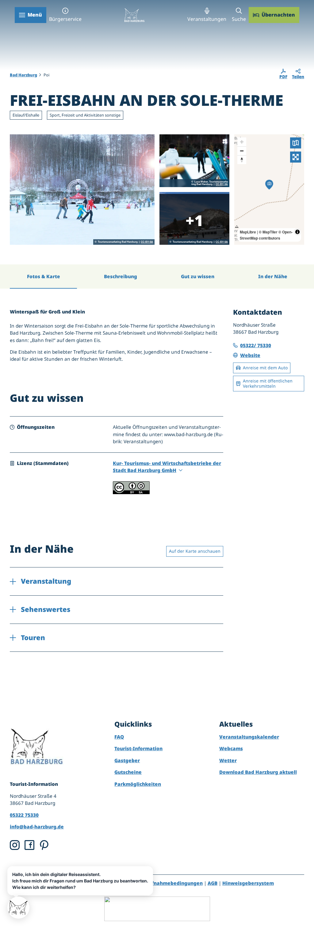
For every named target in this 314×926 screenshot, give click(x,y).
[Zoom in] (241, 141)
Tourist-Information (138, 748)
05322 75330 (24, 815)
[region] (269, 189)
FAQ (119, 737)
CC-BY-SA (147, 242)
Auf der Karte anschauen (194, 551)
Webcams (231, 748)
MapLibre (248, 232)
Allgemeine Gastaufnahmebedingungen (154, 883)
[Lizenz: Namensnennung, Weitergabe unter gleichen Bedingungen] (131, 492)
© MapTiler (268, 232)
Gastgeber (127, 760)
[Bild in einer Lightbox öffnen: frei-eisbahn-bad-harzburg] (82, 189)
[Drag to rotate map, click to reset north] (241, 159)
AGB (212, 883)
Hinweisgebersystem (248, 883)
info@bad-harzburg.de (37, 827)
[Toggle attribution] (297, 232)
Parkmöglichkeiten (137, 784)
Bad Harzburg (23, 75)
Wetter (228, 760)
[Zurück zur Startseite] (134, 15)
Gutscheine (128, 772)
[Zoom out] (241, 150)
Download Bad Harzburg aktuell (258, 772)
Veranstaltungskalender (249, 737)
